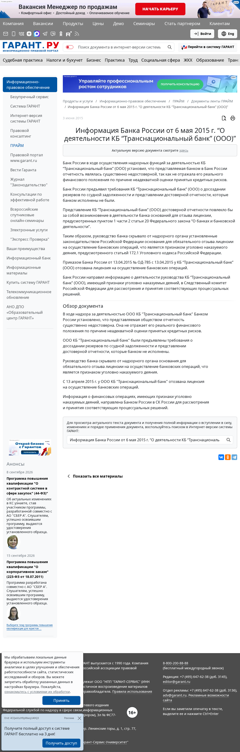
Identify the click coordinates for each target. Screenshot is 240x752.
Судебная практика (23, 60)
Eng (231, 33)
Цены (98, 23)
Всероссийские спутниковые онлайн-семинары (27, 215)
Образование (210, 60)
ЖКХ (188, 60)
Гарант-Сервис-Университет (104, 742)
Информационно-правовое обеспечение (28, 84)
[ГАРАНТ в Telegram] (45, 34)
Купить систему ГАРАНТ (28, 282)
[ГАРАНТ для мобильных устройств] (13, 34)
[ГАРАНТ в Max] (37, 34)
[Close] (79, 718)
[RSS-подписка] (77, 34)
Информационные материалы (24, 270)
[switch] (69, 47)
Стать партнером (182, 23)
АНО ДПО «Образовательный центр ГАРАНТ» (25, 312)
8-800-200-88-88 (175, 663)
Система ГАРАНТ (25, 106)
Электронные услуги (29, 229)
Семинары (144, 23)
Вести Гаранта (23, 169)
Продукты (73, 23)
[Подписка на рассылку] (5, 34)
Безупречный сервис (29, 96)
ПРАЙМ (17, 145)
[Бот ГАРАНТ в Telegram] (53, 34)
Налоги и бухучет (64, 60)
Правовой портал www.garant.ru (26, 157)
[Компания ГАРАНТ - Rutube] (69, 34)
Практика (115, 60)
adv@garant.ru (175, 695)
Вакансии (43, 23)
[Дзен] (29, 33)
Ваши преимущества (26, 248)
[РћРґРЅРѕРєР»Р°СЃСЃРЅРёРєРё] (228, 457)
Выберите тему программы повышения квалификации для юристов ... (30, 626)
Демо (118, 23)
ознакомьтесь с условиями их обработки (37, 691)
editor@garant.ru (176, 681)
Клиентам (220, 23)
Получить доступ (61, 743)
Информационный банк (29, 258)
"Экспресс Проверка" (29, 239)
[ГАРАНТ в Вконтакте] (21, 34)
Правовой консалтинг (20, 133)
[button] (207, 47)
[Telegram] (234, 457)
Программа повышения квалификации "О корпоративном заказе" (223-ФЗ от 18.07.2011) (28, 569)
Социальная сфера (160, 60)
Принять (61, 700)
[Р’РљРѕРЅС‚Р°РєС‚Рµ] (221, 457)
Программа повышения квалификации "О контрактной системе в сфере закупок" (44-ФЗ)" (27, 485)
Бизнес (93, 60)
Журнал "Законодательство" (29, 182)
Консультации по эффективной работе (29, 197)
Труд (133, 60)
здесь (183, 150)
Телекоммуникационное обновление (29, 294)
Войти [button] (205, 33)
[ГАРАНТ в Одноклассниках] (61, 34)
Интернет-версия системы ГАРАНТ (26, 118)
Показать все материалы (98, 476)
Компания (13, 23)
